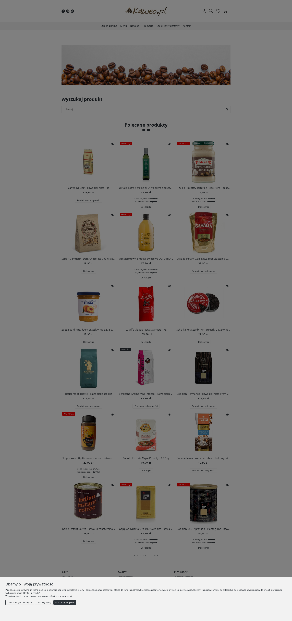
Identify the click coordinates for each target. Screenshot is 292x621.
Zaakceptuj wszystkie (65, 602)
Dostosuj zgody (44, 602)
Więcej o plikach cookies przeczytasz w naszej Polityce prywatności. (38, 595)
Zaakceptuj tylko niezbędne (19, 602)
